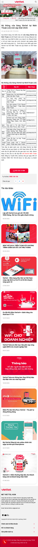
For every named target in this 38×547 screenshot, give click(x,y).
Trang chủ (6, 18)
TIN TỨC (13, 18)
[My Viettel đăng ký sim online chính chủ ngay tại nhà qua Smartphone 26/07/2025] (19, 450)
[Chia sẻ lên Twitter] (19, 181)
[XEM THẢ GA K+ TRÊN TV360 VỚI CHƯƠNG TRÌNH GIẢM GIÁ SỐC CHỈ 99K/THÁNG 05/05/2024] (19, 253)
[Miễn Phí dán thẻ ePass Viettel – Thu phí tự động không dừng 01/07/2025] (19, 418)
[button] (36, 2)
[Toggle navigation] (2, 2)
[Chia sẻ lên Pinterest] (22, 181)
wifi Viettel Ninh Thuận (29, 153)
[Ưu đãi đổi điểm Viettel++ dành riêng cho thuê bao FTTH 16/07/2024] (19, 320)
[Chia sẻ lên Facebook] (15, 181)
